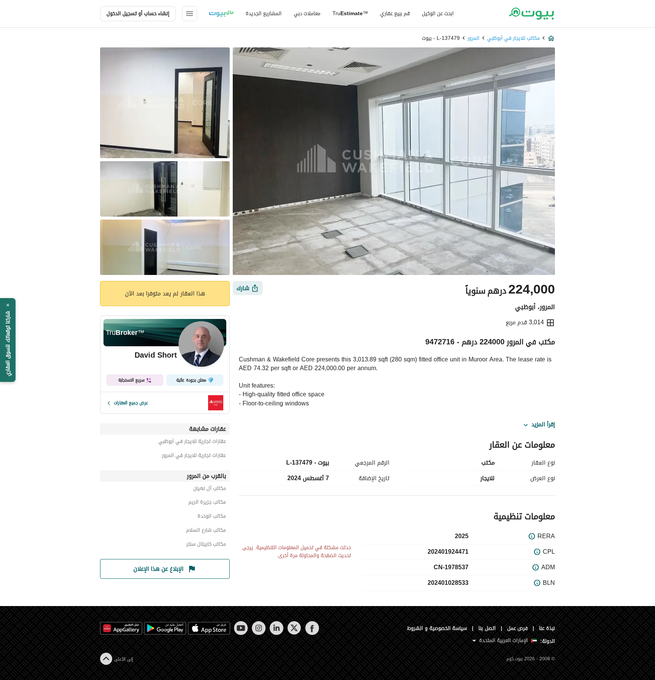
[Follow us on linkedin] (277, 628)
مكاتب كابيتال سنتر (206, 545)
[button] (8, 340)
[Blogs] (221, 13)
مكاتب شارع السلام (206, 531)
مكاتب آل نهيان (209, 489)
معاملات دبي (307, 13)
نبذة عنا (547, 628)
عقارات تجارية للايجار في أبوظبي (192, 442)
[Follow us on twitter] (294, 628)
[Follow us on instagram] (259, 628)
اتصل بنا (487, 628)
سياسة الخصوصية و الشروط (437, 628)
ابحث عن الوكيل (438, 13)
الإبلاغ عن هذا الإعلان (158, 569)
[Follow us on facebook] (312, 628)
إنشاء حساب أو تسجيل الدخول (138, 13)
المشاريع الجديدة (264, 13)
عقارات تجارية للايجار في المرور (194, 456)
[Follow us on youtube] (241, 628)
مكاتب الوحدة (211, 517)
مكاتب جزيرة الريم (207, 503)
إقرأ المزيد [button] (543, 424)
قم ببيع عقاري (395, 13)
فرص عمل (517, 628)
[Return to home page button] (531, 14)
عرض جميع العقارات (131, 403)
